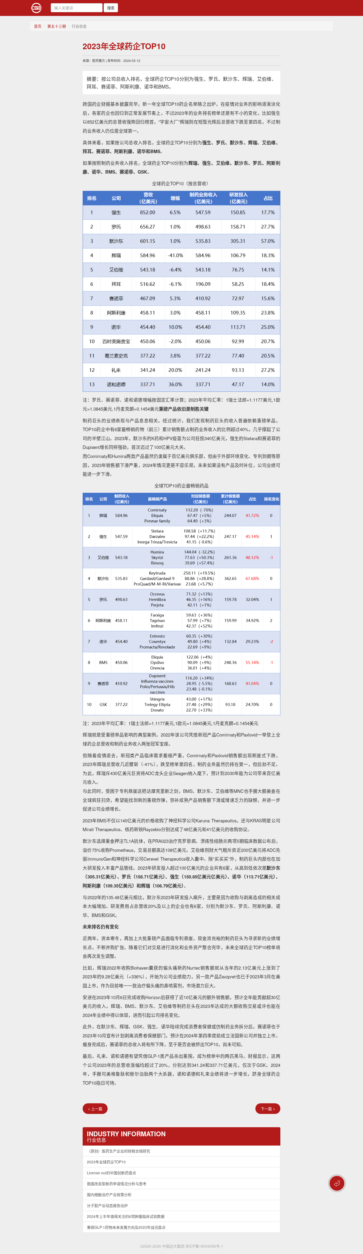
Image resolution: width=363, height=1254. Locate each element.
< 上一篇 (95, 1108)
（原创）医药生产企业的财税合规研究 (118, 1151)
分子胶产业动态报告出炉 (107, 1205)
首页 (37, 26)
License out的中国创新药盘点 (111, 1172)
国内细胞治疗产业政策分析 (109, 1194)
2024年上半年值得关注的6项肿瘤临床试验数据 (125, 1216)
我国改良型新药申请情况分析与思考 (116, 1183)
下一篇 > (268, 1108)
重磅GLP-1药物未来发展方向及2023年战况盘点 (126, 1227)
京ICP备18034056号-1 (204, 1246)
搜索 (111, 7)
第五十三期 (56, 26)
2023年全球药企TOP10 (106, 1161)
